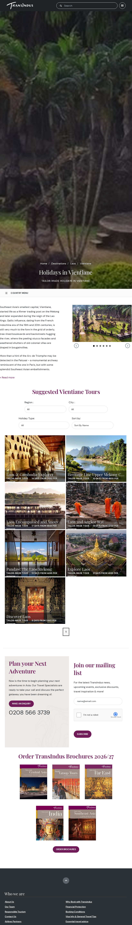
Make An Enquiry (21, 703)
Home (43, 263)
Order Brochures (66, 849)
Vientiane (85, 263)
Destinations (58, 263)
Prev (76, 345)
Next (127, 345)
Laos (73, 263)
